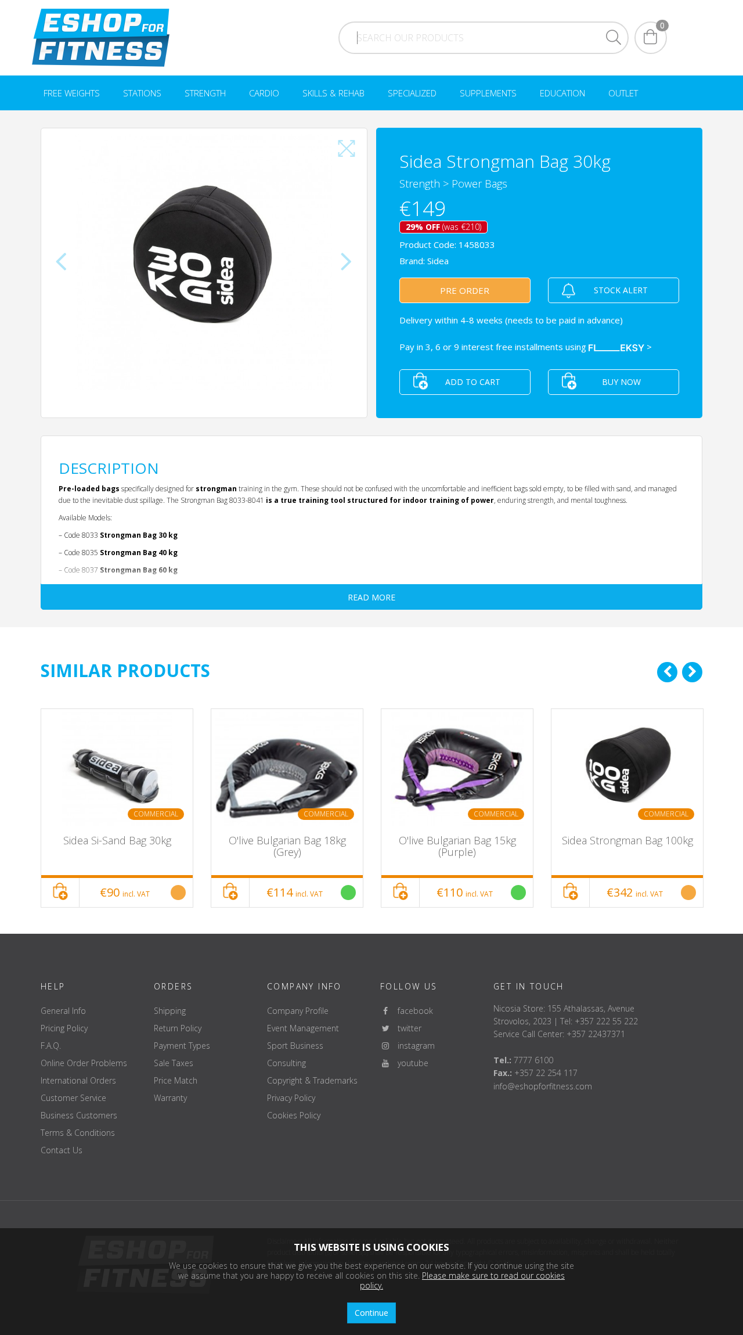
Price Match (175, 1080)
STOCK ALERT (621, 290)
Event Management (303, 1028)
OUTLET (623, 93)
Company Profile (298, 1010)
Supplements (488, 93)
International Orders (78, 1080)
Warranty (170, 1097)
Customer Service (73, 1097)
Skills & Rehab (333, 93)
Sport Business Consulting (295, 1054)
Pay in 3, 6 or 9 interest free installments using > (525, 346)
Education (562, 93)
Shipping (170, 1010)
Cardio (264, 93)
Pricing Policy (64, 1028)
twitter (406, 1028)
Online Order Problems (84, 1062)
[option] (117, 808)
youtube (409, 1062)
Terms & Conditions (78, 1132)
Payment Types (182, 1045)
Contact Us (61, 1150)
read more (371, 597)
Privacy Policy (291, 1097)
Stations (142, 93)
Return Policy (177, 1028)
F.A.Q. (51, 1045)
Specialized (412, 93)
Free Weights (72, 93)
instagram (413, 1045)
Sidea (438, 261)
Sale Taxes (173, 1062)
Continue (371, 1312)
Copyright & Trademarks (312, 1080)
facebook (412, 1010)
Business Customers (79, 1115)
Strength (205, 93)
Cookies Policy (293, 1115)
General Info (63, 1010)
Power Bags (479, 183)
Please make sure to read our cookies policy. (462, 1280)
